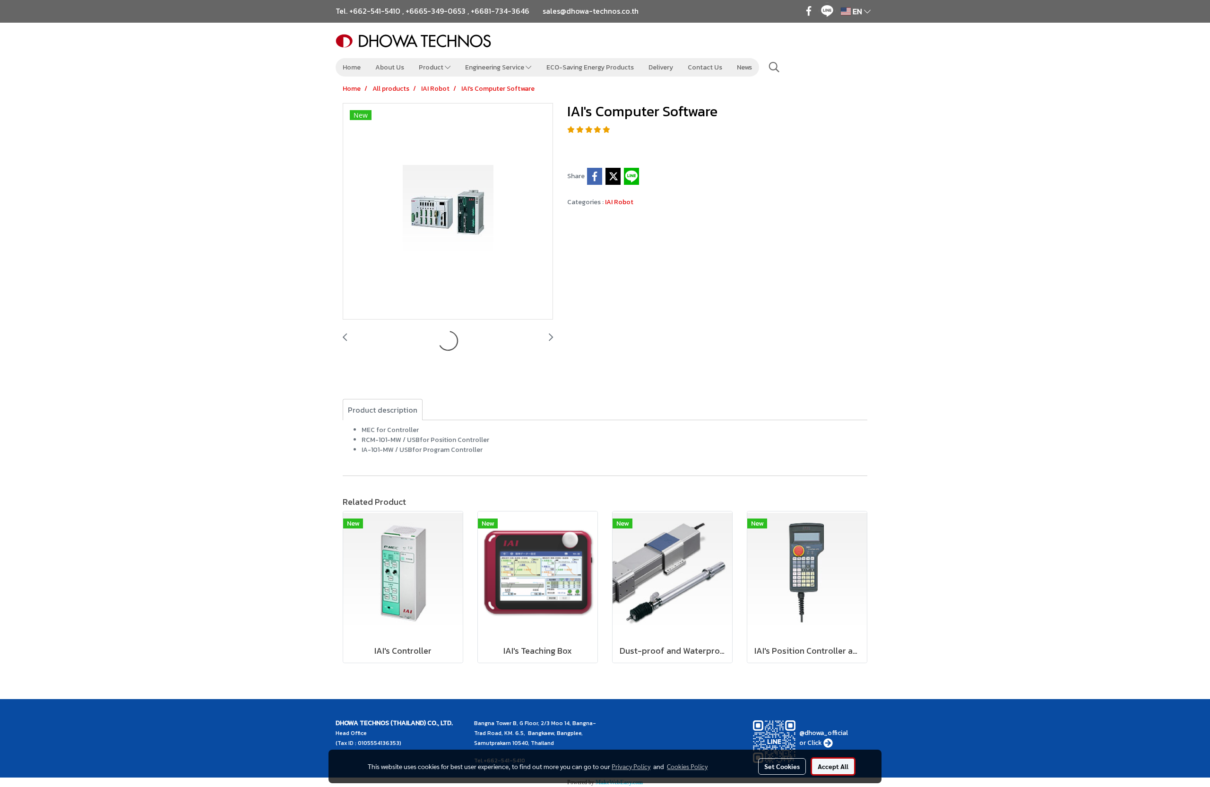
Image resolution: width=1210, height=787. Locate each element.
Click (814, 743)
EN (857, 11)
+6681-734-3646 (500, 11)
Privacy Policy (631, 766)
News (744, 67)
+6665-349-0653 (436, 11)
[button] (774, 67)
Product (432, 67)
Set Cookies (782, 766)
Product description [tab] (382, 409)
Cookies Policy (687, 766)
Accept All (833, 766)
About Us (389, 67)
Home (352, 67)
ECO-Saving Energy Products (590, 67)
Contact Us (705, 67)
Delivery (660, 67)
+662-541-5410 (374, 11)
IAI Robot (619, 202)
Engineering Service (495, 67)
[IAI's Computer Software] (448, 212)
